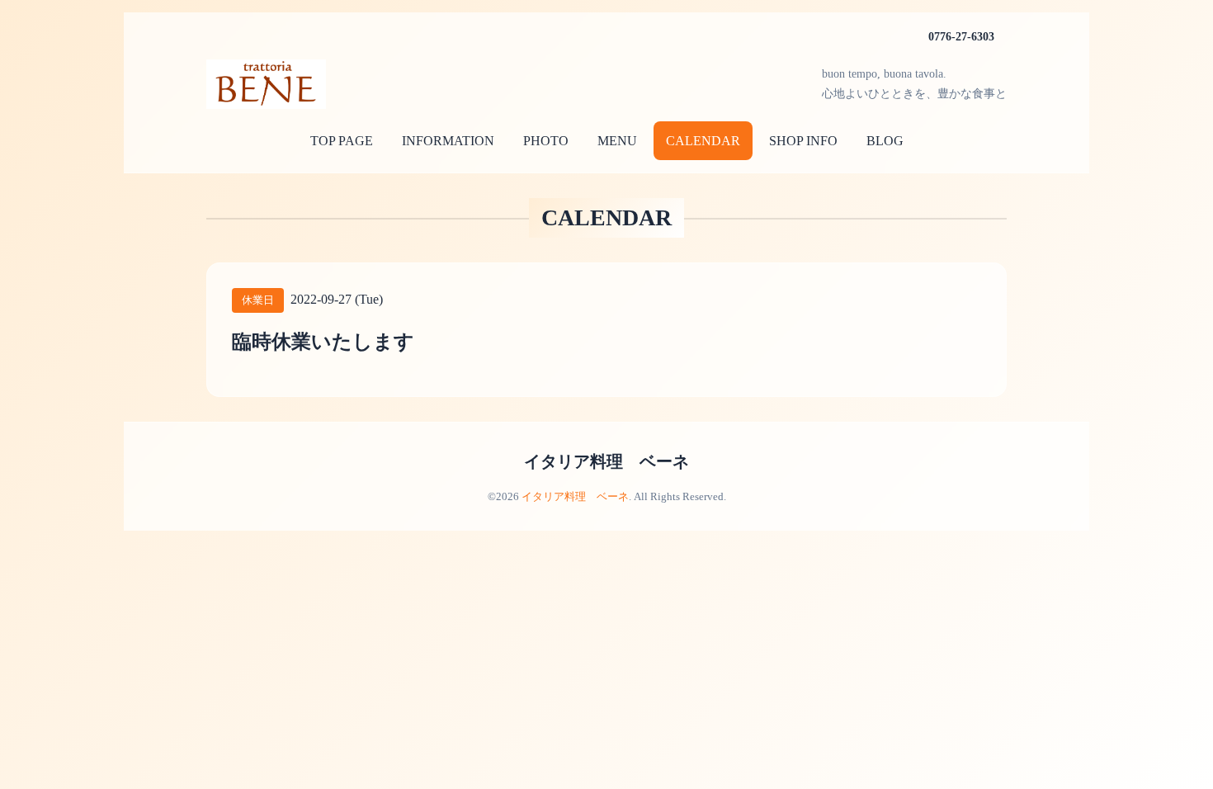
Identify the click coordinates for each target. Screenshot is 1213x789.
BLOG (885, 141)
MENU (617, 141)
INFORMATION (448, 141)
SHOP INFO (803, 141)
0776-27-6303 (961, 37)
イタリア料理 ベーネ (606, 461)
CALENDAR (703, 141)
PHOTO (546, 141)
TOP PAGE (341, 141)
